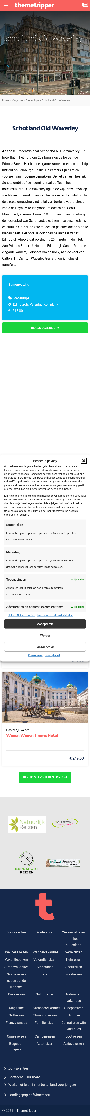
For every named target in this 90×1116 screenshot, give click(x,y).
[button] (84, 461)
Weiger (45, 635)
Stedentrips (32, 100)
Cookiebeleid (35, 655)
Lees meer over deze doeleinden (55, 615)
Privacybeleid (52, 655)
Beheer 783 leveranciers (21, 615)
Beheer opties (45, 647)
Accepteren (45, 624)
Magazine (17, 100)
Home (5, 100)
